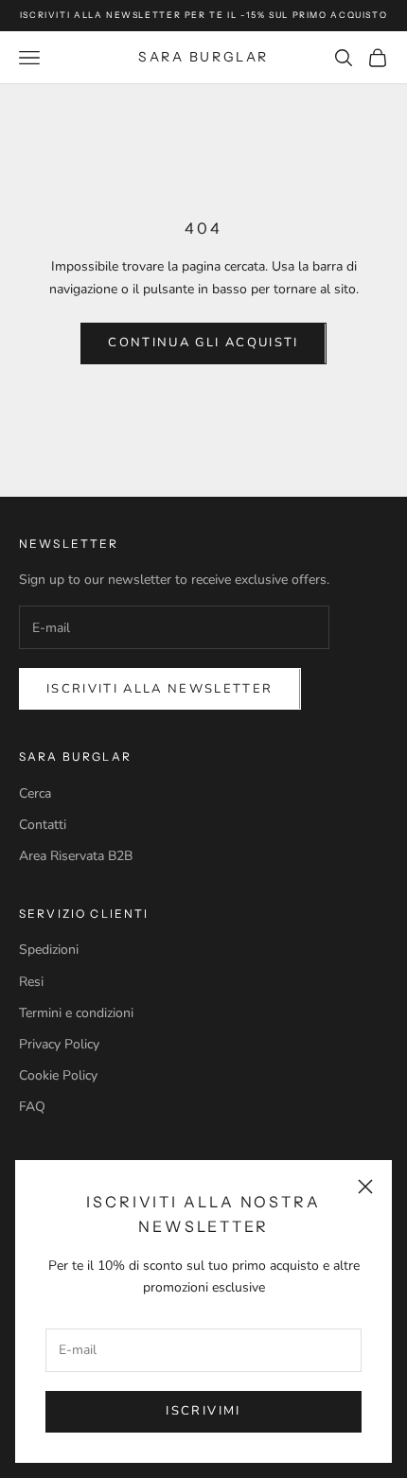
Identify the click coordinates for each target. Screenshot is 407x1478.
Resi (31, 982)
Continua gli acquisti (203, 342)
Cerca (35, 793)
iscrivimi (203, 1410)
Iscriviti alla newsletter (160, 688)
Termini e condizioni (76, 1013)
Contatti (42, 825)
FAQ (32, 1107)
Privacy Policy (59, 1044)
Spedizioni (49, 950)
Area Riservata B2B (76, 856)
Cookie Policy (58, 1075)
